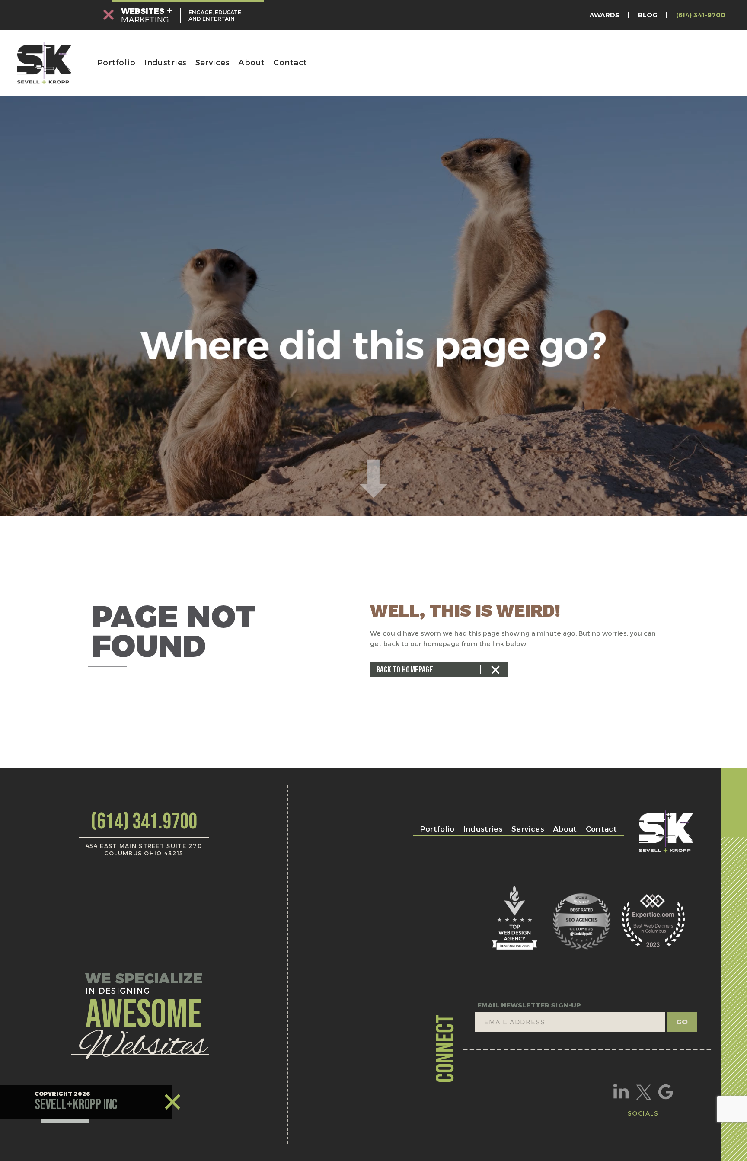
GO (682, 1022)
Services (212, 62)
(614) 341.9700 (144, 822)
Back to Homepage (405, 670)
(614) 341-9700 (700, 15)
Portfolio (116, 62)
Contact (290, 62)
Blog (648, 15)
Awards (604, 15)
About (251, 62)
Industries (165, 62)
